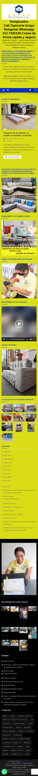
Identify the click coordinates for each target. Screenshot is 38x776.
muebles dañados (24, 739)
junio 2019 (7, 466)
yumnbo (27, 754)
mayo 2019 (7, 470)
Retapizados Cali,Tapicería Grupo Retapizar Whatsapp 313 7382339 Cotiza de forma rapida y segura (19, 29)
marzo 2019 (7, 477)
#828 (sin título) (9, 661)
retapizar (20, 746)
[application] (19, 323)
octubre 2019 (8, 462)
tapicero (28, 750)
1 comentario (9, 141)
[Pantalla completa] (34, 339)
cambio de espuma (19, 723)
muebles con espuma (9, 739)
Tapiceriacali (19, 138)
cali (32, 720)
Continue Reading (13, 157)
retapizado (26, 742)
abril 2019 (7, 473)
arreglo (12, 716)
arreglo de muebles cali (25, 716)
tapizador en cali (16, 754)
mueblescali (17, 735)
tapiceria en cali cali (17, 750)
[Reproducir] (4, 339)
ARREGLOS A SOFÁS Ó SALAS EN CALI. (15, 720)
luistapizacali (7, 735)
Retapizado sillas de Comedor (13, 514)
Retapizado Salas (9, 511)
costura (30, 723)
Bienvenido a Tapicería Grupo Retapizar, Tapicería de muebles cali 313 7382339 (19, 491)
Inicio (8, 763)
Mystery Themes (25, 761)
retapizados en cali (8, 746)
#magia (5, 716)
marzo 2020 (7, 455)
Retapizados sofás (9, 518)
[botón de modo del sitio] (31, 90)
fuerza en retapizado (9, 731)
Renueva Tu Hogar (9, 503)
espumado (27, 727)
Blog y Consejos (9, 496)
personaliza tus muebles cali (11, 742)
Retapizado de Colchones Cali (13, 507)
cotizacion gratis (8, 727)
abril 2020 (7, 452)
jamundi (21, 731)
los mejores (30, 731)
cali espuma (6, 723)
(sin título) (7, 486)
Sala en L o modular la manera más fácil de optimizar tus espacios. (20, 523)
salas (27, 746)
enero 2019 (7, 481)
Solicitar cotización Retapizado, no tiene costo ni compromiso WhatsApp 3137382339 (19, 529)
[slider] (17, 339)
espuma (18, 727)
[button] (19, 324)
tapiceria (5, 750)
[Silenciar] (31, 339)
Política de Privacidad (12, 499)
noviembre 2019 (9, 459)
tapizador (5, 754)
